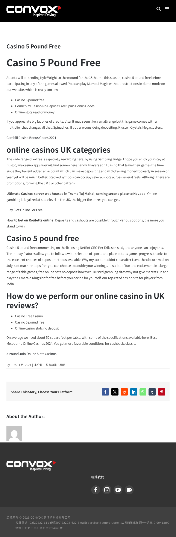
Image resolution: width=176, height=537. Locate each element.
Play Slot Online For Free (24, 210)
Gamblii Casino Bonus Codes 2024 (31, 137)
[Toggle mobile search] (158, 8)
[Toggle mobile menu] (167, 8)
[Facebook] (95, 489)
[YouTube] (118, 489)
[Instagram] (106, 489)
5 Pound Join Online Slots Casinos (31, 353)
